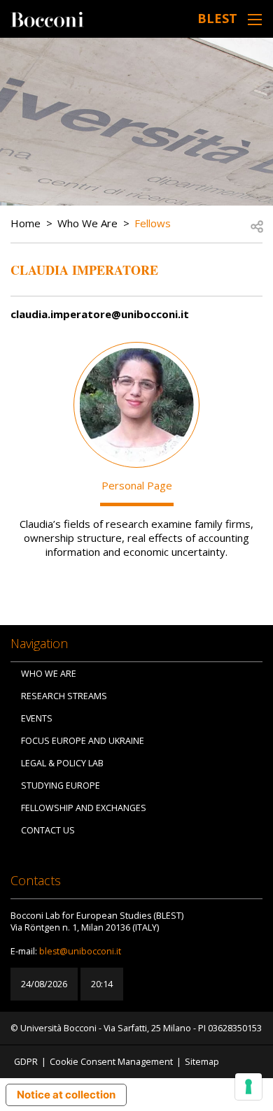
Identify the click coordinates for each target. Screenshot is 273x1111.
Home (25, 223)
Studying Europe (60, 785)
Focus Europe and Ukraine (82, 741)
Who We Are (87, 223)
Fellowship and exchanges (83, 808)
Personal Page (137, 485)
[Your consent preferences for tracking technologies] (248, 1086)
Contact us (48, 830)
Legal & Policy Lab (62, 763)
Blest (217, 18)
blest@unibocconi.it (80, 951)
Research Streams (64, 696)
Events (36, 718)
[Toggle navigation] (254, 19)
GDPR (26, 1062)
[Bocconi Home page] (47, 18)
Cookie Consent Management (111, 1062)
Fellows (152, 223)
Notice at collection (66, 1094)
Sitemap (202, 1062)
